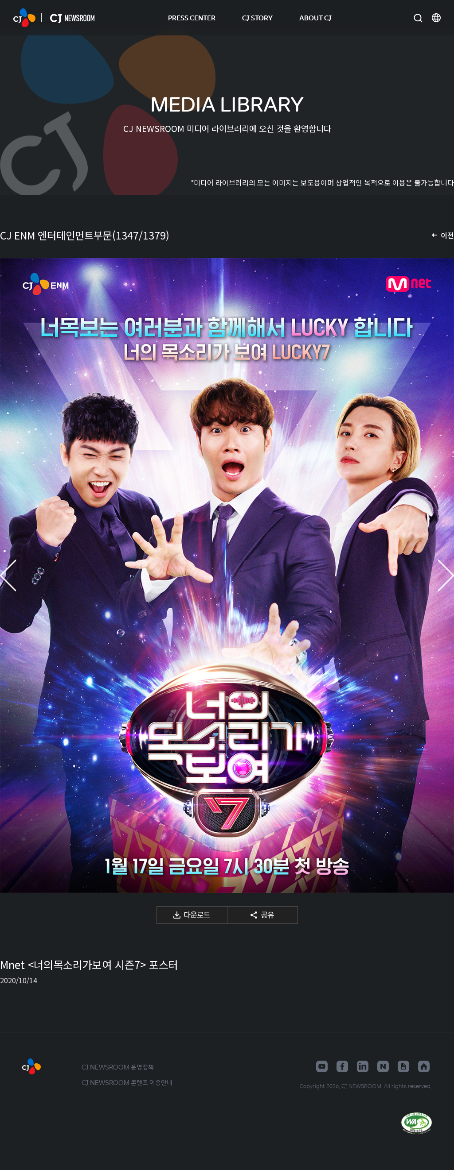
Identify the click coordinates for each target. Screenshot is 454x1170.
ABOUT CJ (315, 17)
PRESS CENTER (191, 17)
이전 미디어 (17, 575)
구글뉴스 (403, 1066)
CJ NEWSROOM (24, 17)
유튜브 (322, 1066)
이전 (447, 235)
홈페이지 (424, 1066)
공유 (267, 914)
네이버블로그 (383, 1066)
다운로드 (197, 914)
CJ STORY (257, 17)
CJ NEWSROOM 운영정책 (118, 1066)
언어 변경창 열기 (436, 17)
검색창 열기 (418, 18)
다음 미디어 (436, 575)
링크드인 (363, 1066)
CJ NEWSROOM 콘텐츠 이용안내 (127, 1082)
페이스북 (342, 1066)
